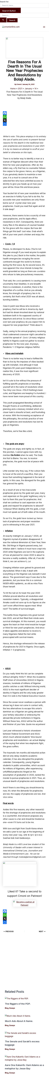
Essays (12, 1008)
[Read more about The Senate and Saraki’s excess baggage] (24, 1034)
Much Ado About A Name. (19, 1021)
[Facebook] (24, 113)
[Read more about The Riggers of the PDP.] (16, 998)
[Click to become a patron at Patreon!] (24, 903)
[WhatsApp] (24, 117)
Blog (6, 1008)
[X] (24, 120)
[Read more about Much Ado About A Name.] (18, 1016)
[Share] (24, 124)
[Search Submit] (3, 20)
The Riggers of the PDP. (18, 1003)
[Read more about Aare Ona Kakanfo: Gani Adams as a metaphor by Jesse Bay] (24, 1058)
